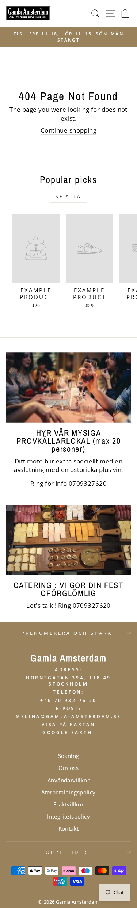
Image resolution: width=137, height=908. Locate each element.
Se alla (68, 196)
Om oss (68, 767)
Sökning (68, 755)
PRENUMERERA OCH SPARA (66, 633)
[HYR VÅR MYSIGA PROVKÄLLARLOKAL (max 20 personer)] (68, 387)
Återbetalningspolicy (68, 792)
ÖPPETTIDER (67, 852)
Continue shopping (68, 130)
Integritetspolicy (68, 816)
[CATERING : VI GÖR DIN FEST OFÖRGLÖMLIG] (68, 540)
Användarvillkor (68, 780)
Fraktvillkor (68, 804)
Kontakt (68, 828)
